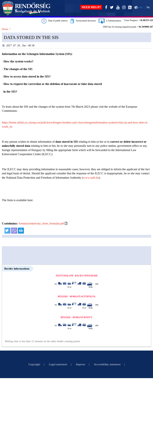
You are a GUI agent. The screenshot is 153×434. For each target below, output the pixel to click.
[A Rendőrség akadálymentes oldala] (135, 7)
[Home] (26, 8)
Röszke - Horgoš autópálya (76, 296)
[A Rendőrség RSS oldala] (129, 7)
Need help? (91, 7)
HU (148, 7)
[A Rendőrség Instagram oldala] (123, 7)
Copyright (34, 364)
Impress (80, 364)
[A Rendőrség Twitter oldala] (111, 7)
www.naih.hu (91, 177)
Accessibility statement (107, 364)
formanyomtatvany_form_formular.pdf (41, 223)
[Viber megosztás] (14, 231)
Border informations (16, 268)
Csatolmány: (10, 223)
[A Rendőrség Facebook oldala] (105, 7)
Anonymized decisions (85, 20)
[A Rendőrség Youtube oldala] (117, 7)
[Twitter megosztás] (7, 231)
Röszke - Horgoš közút (76, 317)
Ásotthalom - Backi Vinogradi (76, 275)
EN (140, 7)
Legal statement (58, 364)
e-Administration (112, 20)
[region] (76, 135)
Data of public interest (57, 20)
